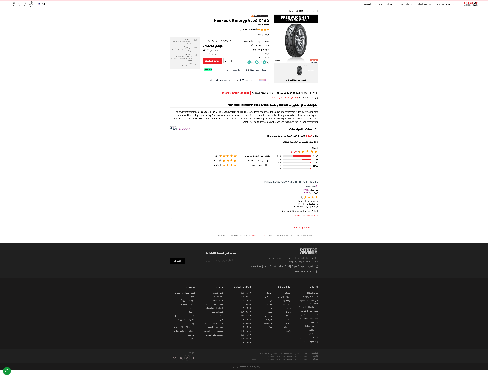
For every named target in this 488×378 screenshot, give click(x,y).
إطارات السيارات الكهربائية (308, 307)
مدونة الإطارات (312, 334)
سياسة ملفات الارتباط (266, 356)
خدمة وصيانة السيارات (214, 304)
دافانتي (288, 312)
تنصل (278, 356)
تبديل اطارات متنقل (311, 341)
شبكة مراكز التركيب (187, 304)
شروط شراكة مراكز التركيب (184, 327)
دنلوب (288, 308)
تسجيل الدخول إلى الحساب (185, 293)
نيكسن (269, 304)
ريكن (270, 312)
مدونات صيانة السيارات (214, 335)
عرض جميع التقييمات (302, 227)
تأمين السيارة (422, 4)
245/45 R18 (245, 331)
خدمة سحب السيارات (215, 327)
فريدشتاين (268, 319)
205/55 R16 (245, 296)
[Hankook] (259, 17)
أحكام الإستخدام (301, 353)
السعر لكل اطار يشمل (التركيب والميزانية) (217, 41)
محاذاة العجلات (217, 300)
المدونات (367, 4)
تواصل (192, 338)
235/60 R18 (245, 342)
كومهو (288, 331)
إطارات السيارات (312, 293)
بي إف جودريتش (284, 296)
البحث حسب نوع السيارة (309, 314)
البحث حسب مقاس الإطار (308, 318)
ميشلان (269, 300)
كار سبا (220, 319)
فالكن (288, 316)
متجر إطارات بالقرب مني (309, 337)
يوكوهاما (268, 323)
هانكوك (287, 327)
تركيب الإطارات (434, 4)
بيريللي (269, 308)
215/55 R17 (245, 300)
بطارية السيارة (410, 4)
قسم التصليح (398, 4)
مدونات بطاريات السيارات (213, 331)
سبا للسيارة (388, 4)
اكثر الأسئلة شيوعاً (188, 300)
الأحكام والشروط (301, 356)
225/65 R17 (245, 308)
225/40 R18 (245, 338)
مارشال (269, 293)
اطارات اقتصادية (312, 330)
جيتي (289, 319)
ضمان (254, 359)
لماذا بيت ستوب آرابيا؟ (186, 319)
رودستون (268, 316)
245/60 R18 (245, 335)
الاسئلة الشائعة (31, 5)
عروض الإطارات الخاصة (309, 311)
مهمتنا (192, 323)
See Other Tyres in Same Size (235, 93)
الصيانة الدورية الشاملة (214, 308)
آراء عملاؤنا (191, 312)
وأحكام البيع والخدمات (268, 353)
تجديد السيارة (377, 4)
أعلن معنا (191, 335)
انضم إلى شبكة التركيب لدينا (184, 331)
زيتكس (269, 327)
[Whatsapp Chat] (7, 371)
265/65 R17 (245, 304)
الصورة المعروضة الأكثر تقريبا (296, 80)
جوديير (288, 323)
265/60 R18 (245, 293)
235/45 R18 (245, 319)
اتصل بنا (264, 235)
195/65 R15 (245, 323)
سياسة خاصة (287, 356)
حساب (18, 5)
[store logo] (470, 4)
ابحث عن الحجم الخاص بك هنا (285, 97)
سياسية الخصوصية (286, 353)
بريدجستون (287, 300)
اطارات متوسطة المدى (309, 326)
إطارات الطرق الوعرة (310, 296)
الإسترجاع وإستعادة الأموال (184, 316)
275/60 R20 (245, 316)
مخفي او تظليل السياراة (214, 323)
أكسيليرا (288, 293)
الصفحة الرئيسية (312, 11)
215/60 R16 (245, 327)
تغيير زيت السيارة (216, 312)
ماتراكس (268, 296)
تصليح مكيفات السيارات (214, 316)
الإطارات (456, 4)
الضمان (192, 308)
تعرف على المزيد (255, 235)
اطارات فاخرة (313, 322)
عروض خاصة (446, 4)
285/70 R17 (245, 312)
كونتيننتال (287, 304)
